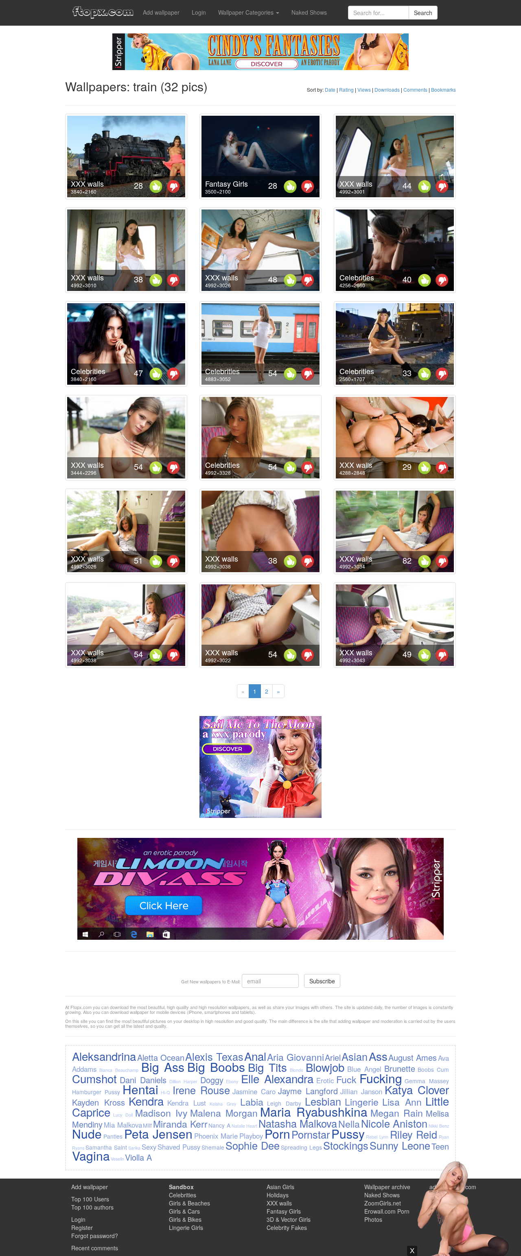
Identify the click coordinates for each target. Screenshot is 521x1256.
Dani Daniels (143, 1080)
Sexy (149, 1147)
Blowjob (325, 1067)
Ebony (232, 1081)
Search (423, 13)
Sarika (134, 1148)
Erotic (325, 1080)
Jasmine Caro (254, 1091)
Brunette (399, 1068)
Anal (255, 1056)
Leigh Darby (284, 1103)
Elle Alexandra (277, 1078)
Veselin (117, 1159)
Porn (277, 1133)
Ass (378, 1056)
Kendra (146, 1101)
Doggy (211, 1080)
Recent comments (94, 1248)
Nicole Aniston (394, 1123)
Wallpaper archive (387, 1187)
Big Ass (162, 1066)
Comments (415, 89)
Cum (443, 1069)
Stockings (345, 1145)
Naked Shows (309, 12)
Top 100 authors (92, 1207)
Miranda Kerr (180, 1123)
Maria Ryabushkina (314, 1111)
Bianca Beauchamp (118, 1070)
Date (330, 89)
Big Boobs (216, 1066)
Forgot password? (94, 1236)
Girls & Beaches (189, 1203)
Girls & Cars (184, 1211)
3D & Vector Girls (289, 1219)
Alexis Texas (214, 1056)
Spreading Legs (301, 1147)
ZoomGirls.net (382, 1203)
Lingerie (362, 1101)
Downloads (387, 89)
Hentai (140, 1089)
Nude (87, 1133)
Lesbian (323, 1101)
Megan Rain (396, 1112)
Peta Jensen (158, 1133)
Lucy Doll (123, 1115)
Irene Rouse (201, 1089)
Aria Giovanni (295, 1057)
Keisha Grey (223, 1104)
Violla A (138, 1157)
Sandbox (181, 1187)
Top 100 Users (90, 1199)
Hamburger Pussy (96, 1092)
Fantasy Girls (226, 183)
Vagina (91, 1155)
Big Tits (267, 1067)
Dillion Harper (183, 1081)
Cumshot (94, 1078)
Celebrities (356, 277)
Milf (147, 1125)
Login (199, 12)
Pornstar (310, 1134)
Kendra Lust (186, 1103)
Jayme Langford (308, 1091)
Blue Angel (364, 1069)
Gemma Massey (427, 1081)
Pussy (348, 1133)
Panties (113, 1136)
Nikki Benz (439, 1126)
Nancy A (219, 1125)
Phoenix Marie (216, 1136)
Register (82, 1227)
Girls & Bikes (185, 1219)
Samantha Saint (106, 1147)
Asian (354, 1056)
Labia (251, 1101)
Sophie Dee (252, 1145)
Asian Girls (280, 1187)
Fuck (346, 1079)
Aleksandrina (104, 1056)
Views (364, 89)
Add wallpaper (161, 12)
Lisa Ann (402, 1101)
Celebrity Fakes (287, 1227)
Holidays (278, 1195)
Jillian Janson (361, 1091)
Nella (349, 1123)
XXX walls (87, 183)
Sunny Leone (400, 1145)
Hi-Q (165, 1092)
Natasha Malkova (297, 1123)
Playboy (251, 1136)
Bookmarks (443, 89)
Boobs (426, 1069)
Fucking (380, 1078)
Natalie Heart (245, 1126)
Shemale (212, 1147)
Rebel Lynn (377, 1137)
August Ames (412, 1057)
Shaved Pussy (179, 1147)
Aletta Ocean (160, 1057)
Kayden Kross (98, 1102)
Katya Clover (417, 1089)
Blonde (296, 1070)
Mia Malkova (123, 1125)
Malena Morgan (224, 1112)
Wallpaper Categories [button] (246, 12)
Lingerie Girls (186, 1227)
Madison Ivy (161, 1112)
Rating (346, 89)
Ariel (333, 1057)
